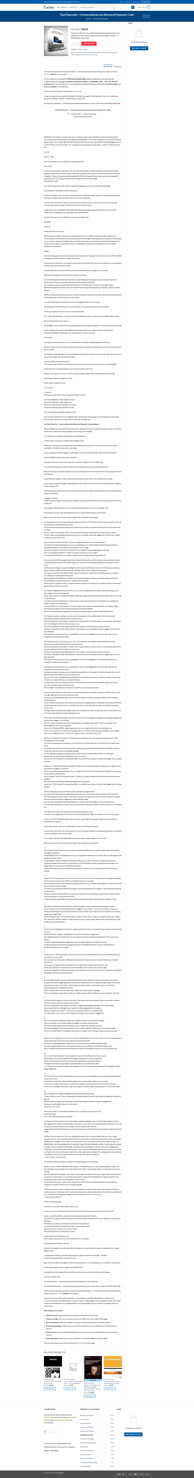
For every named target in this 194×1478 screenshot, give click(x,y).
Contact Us (136, 2)
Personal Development (88, 1443)
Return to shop (139, 48)
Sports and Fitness (86, 1458)
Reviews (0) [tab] (118, 66)
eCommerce (84, 1419)
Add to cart (89, 43)
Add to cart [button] (50, 1388)
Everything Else (85, 1423)
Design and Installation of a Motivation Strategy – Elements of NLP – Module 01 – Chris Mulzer (92, 1388)
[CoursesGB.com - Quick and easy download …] (49, 7)
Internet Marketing (87, 1439)
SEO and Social (85, 1454)
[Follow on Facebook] (142, 1)
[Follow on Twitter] (145, 1)
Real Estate (84, 1447)
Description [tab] (108, 66)
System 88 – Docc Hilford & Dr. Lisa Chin (52, 1382)
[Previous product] (148, 16)
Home (88, 19)
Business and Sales (86, 1415)
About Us (128, 2)
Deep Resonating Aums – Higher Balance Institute (112, 1382)
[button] (132, 7)
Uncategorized (85, 1466)
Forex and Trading (86, 1427)
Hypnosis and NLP (100, 19)
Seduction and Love (87, 1450)
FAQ (121, 2)
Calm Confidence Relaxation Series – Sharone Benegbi (73, 1382)
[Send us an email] (148, 1)
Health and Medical (87, 1431)
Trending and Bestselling (88, 1462)
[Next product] (144, 16)
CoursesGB (77, 91)
